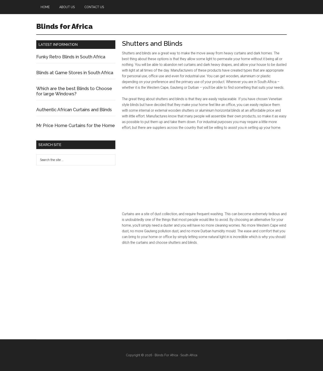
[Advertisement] (204, 173)
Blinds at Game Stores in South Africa (74, 72)
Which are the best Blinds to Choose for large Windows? (74, 91)
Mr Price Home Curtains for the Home (75, 125)
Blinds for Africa (64, 26)
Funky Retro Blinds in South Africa (70, 56)
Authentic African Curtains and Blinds (74, 109)
